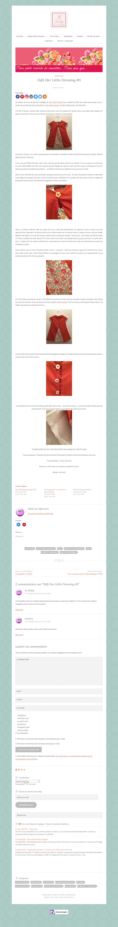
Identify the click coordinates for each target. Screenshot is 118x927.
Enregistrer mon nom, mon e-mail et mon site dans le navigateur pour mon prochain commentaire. (23, 724)
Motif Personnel (69, 552)
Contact (49, 41)
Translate (32, 784)
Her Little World (55, 102)
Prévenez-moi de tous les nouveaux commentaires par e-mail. (41, 739)
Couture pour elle (46, 549)
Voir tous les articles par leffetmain (40, 513)
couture (30, 549)
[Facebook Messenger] (36, 97)
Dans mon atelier (35, 36)
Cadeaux (48, 882)
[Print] (45, 97)
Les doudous (22, 886)
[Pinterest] (22, 97)
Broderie (68, 36)
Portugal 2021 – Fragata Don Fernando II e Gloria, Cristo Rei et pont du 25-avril (43, 850)
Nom (19, 691)
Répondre (19, 609)
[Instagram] (27, 97)
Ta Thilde (29, 590)
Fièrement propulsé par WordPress (59, 895)
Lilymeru (80, 238)
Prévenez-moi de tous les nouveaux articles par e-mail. (38, 743)
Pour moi (70, 886)
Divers (80, 36)
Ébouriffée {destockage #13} (25, 490)
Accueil (19, 36)
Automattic (69, 897)
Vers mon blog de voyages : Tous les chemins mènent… (45, 824)
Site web (21, 708)
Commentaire (22, 661)
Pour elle (59, 76)
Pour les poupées (53, 886)
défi (60, 549)
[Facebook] (18, 97)
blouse (63, 302)
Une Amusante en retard (82, 490)
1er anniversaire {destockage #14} (85, 572)
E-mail (20, 700)
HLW (89, 549)
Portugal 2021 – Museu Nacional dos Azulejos (31, 839)
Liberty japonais (50, 552)
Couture (54, 36)
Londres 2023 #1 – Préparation (26, 829)
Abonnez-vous (26, 805)
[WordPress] (31, 97)
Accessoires (22, 882)
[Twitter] (40, 97)
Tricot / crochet (65, 41)
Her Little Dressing (52, 105)
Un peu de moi (93, 36)
